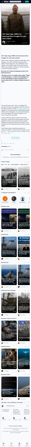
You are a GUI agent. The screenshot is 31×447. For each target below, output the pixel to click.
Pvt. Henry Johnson (22, 108)
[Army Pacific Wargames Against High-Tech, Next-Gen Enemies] (9, 219)
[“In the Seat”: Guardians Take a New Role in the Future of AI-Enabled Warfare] (9, 359)
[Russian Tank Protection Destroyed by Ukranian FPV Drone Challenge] (9, 303)
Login (27, 1)
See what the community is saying (12, 402)
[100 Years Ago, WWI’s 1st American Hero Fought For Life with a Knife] (15, 25)
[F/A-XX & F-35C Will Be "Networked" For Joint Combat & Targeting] (9, 275)
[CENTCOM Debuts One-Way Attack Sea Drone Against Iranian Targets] (9, 247)
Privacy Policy (18, 432)
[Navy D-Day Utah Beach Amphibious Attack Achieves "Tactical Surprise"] (9, 177)
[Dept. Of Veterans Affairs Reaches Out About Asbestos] (9, 331)
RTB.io (17, 429)
